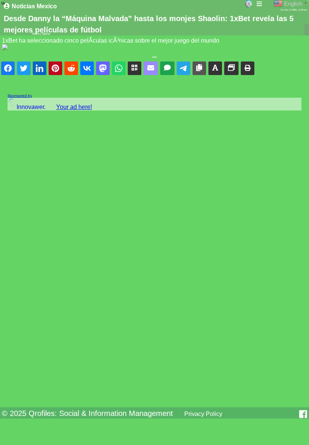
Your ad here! (74, 107)
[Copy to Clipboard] (199, 68)
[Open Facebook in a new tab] (303, 414)
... (154, 55)
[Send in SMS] (167, 68)
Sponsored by (20, 96)
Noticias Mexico (34, 6)
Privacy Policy (203, 414)
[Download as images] (231, 68)
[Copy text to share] (215, 68)
